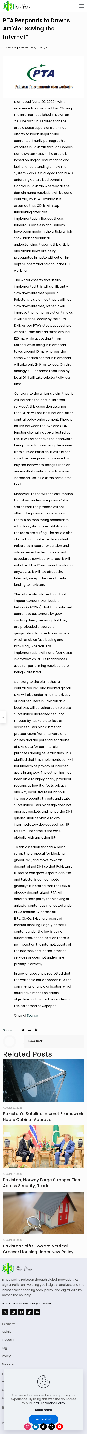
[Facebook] (21, 1312)
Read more (43, 1410)
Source (32, 1015)
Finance (8, 1364)
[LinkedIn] (37, 1312)
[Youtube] (59, 1426)
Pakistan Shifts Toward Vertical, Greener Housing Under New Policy (38, 1249)
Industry (8, 1339)
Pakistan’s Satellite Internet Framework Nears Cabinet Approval (43, 1116)
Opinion (7, 1331)
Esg (4, 1348)
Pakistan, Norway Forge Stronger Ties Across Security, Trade (41, 1183)
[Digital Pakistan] (16, 6)
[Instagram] (13, 1312)
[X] (5, 1312)
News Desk (24, 48)
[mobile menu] (81, 6)
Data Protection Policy (48, 1403)
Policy (6, 1356)
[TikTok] (29, 1312)
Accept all (43, 1419)
